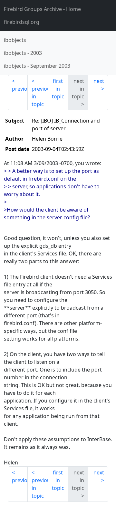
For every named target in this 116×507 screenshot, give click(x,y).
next (98, 80)
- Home (42, 9)
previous (20, 88)
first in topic (58, 88)
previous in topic (40, 96)
